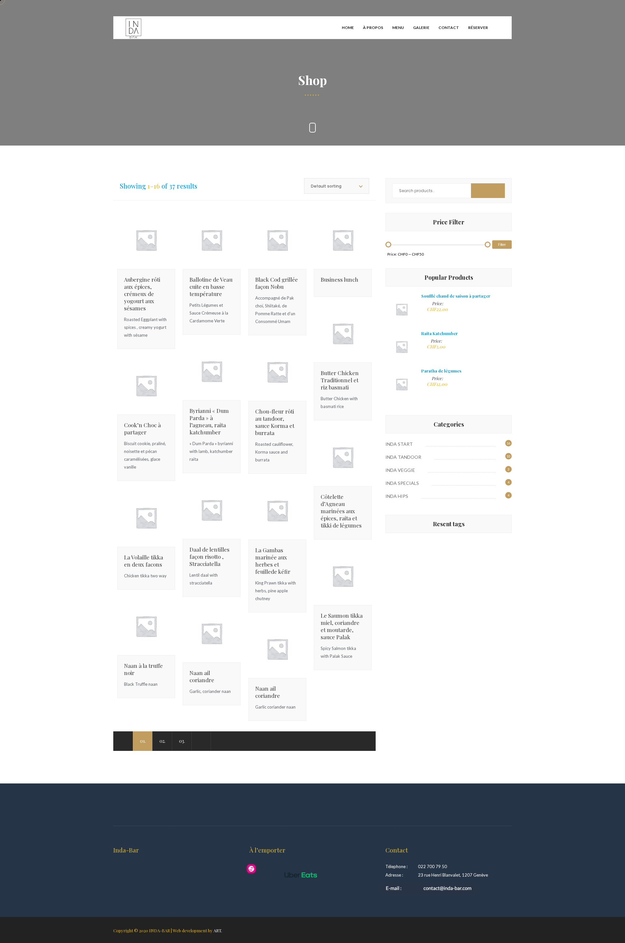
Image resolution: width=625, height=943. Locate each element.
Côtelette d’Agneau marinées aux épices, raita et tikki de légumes (341, 511)
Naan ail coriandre (201, 676)
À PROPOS (373, 27)
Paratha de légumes (441, 370)
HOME (348, 27)
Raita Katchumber (439, 333)
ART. (218, 930)
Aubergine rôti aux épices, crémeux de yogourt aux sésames (142, 294)
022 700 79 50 (432, 866)
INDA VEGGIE (400, 470)
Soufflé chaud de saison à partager (455, 296)
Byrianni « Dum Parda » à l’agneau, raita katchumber (209, 421)
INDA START (399, 444)
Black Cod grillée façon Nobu (276, 283)
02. (162, 741)
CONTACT (448, 27)
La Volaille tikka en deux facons (143, 561)
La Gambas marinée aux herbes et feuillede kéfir (272, 560)
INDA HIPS (396, 496)
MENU (398, 27)
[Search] (488, 190)
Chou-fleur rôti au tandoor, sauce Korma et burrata (274, 422)
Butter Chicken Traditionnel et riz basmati (340, 380)
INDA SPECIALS (402, 483)
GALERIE (421, 27)
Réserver (478, 27)
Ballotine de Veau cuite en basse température (210, 286)
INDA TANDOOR (403, 457)
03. (182, 741)
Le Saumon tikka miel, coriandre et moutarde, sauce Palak (342, 626)
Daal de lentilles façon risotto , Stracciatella (209, 556)
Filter (502, 244)
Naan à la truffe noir (143, 669)
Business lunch (339, 279)
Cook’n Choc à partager (142, 428)
